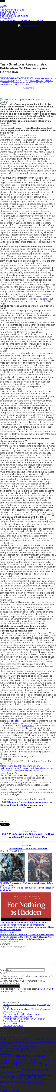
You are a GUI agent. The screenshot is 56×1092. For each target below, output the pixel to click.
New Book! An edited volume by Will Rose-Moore (24, 922)
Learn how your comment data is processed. (26, 990)
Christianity (11, 77)
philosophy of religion (20, 805)
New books (23, 79)
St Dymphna (28, 725)
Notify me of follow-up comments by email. (24, 981)
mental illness (28, 82)
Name (3, 970)
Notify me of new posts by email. (18, 983)
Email (2, 973)
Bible (2, 77)
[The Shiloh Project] (28, 25)
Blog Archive (8, 12)
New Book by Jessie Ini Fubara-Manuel (21, 1014)
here (45, 299)
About (4, 8)
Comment (5, 944)
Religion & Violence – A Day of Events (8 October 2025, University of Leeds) (25, 1075)
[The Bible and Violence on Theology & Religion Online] (26, 867)
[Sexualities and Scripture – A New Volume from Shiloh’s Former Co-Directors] (22, 924)
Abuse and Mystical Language (17, 1016)
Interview (13, 79)
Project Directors (12, 10)
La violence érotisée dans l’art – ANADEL (19, 1060)
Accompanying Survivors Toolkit (21, 20)
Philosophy (47, 79)
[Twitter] (1, 3)
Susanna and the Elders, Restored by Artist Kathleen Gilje (27, 1061)
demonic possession (20, 802)
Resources (7, 18)
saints (11, 84)
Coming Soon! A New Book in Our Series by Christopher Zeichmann (24, 1020)
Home (3, 6)
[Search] (1, 55)
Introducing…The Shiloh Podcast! (28, 848)
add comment (36, 81)
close (2, 1)
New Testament (35, 79)
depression (22, 77)
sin (16, 84)
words (41, 735)
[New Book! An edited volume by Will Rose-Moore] (26, 906)
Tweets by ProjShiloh (13, 1025)
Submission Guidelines (14, 16)
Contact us (7, 14)
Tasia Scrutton (7, 81)
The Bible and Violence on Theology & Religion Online (26, 883)
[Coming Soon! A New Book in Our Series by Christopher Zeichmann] (7, 885)
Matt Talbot (14, 721)
